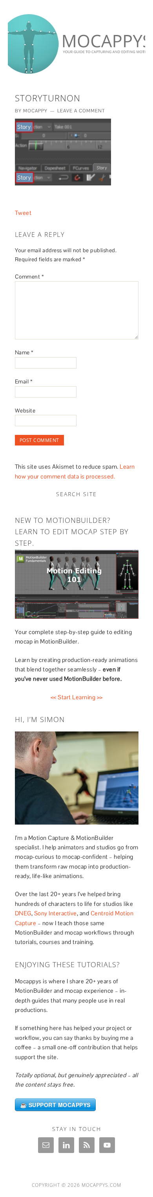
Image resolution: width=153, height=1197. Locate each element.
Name (24, 352)
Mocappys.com (101, 1185)
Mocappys (76, 40)
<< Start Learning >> (77, 697)
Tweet (23, 212)
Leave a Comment (81, 111)
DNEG (23, 913)
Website (25, 410)
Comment (29, 276)
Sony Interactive (55, 913)
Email (24, 381)
